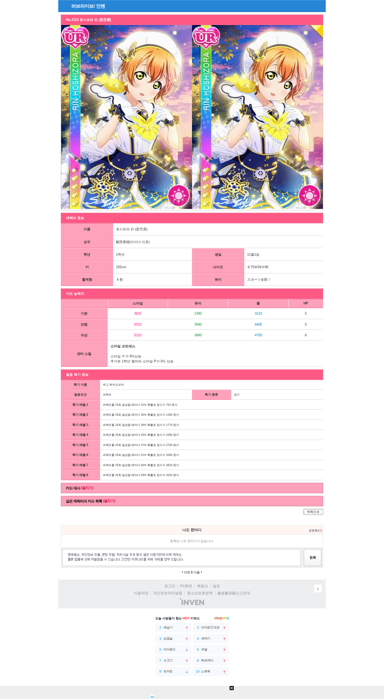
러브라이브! (83, 6)
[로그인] (310, 5)
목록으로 (313, 512)
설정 (216, 586)
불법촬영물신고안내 (233, 593)
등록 (313, 562)
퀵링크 (202, 586)
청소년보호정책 (200, 593)
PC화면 (186, 586)
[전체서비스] (319, 5)
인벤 (100, 6)
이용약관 (141, 593)
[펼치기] (87, 488)
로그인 (169, 586)
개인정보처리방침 (167, 593)
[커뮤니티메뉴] (64, 5)
